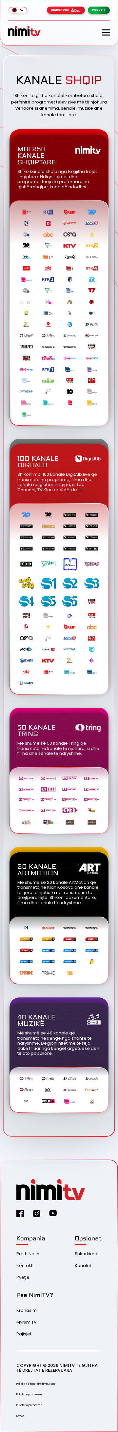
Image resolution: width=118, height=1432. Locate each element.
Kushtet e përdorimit (29, 1405)
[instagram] (36, 1213)
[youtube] (53, 1213)
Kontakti (24, 1265)
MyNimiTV (26, 1322)
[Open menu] (106, 32)
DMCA (20, 1416)
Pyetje (23, 1277)
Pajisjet (23, 1334)
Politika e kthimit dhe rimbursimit (36, 1384)
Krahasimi (27, 1310)
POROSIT (99, 10)
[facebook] (20, 1213)
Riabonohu (60, 10)
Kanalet (83, 1265)
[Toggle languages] (17, 10)
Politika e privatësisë (29, 1394)
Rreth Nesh (27, 1254)
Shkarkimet (87, 1254)
